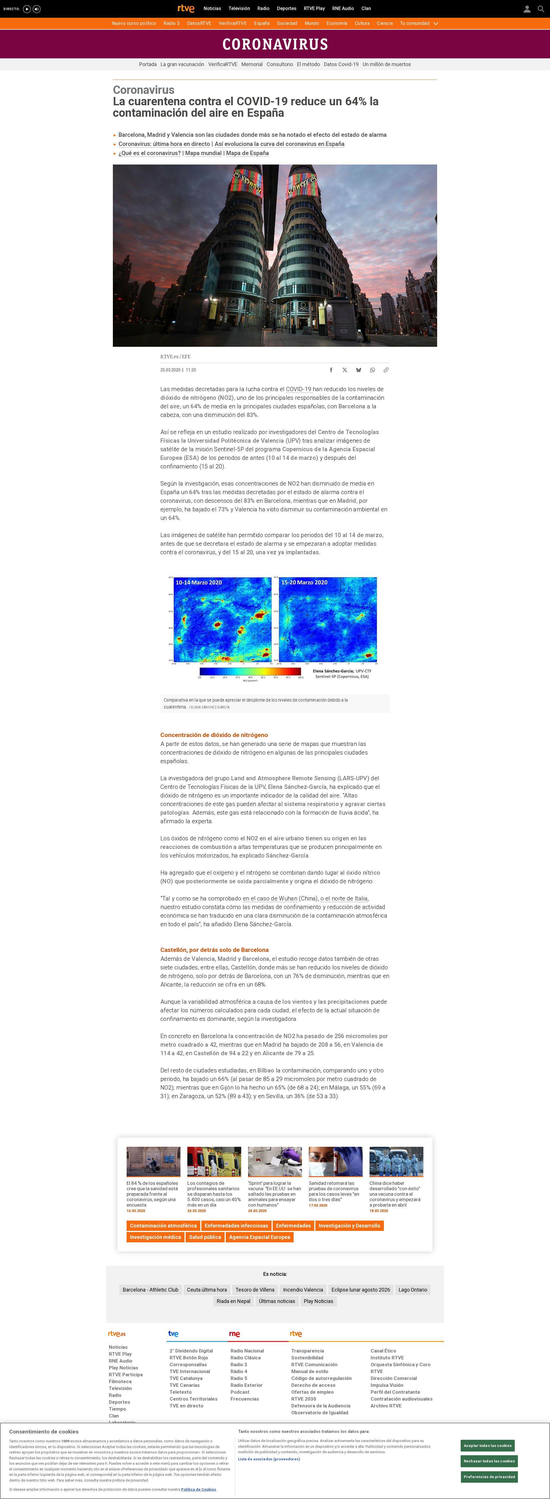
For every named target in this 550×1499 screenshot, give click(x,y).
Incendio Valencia (303, 1290)
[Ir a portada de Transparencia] (366, 1335)
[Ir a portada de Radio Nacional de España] (258, 1335)
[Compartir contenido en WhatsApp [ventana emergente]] (372, 368)
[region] (275, 1461)
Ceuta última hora (207, 1290)
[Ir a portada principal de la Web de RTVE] (136, 1333)
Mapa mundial (203, 153)
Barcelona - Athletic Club (150, 1290)
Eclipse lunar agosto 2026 (361, 1290)
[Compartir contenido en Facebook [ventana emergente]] (331, 368)
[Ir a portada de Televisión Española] (197, 1335)
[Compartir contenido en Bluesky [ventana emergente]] (359, 368)
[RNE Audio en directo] (36, 9)
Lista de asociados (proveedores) (269, 1459)
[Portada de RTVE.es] (186, 9)
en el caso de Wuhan (270, 898)
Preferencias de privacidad (489, 1477)
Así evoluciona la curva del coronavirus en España (280, 143)
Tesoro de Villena (254, 1290)
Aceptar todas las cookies (488, 1445)
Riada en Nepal (233, 1301)
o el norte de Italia (344, 898)
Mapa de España (247, 153)
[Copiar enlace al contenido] (386, 368)
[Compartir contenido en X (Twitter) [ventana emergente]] (345, 368)
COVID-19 (299, 389)
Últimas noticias (277, 1301)
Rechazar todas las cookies (489, 1461)
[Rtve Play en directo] (27, 9)
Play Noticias (318, 1301)
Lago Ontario (413, 1290)
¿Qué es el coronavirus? (150, 153)
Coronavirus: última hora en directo (164, 143)
